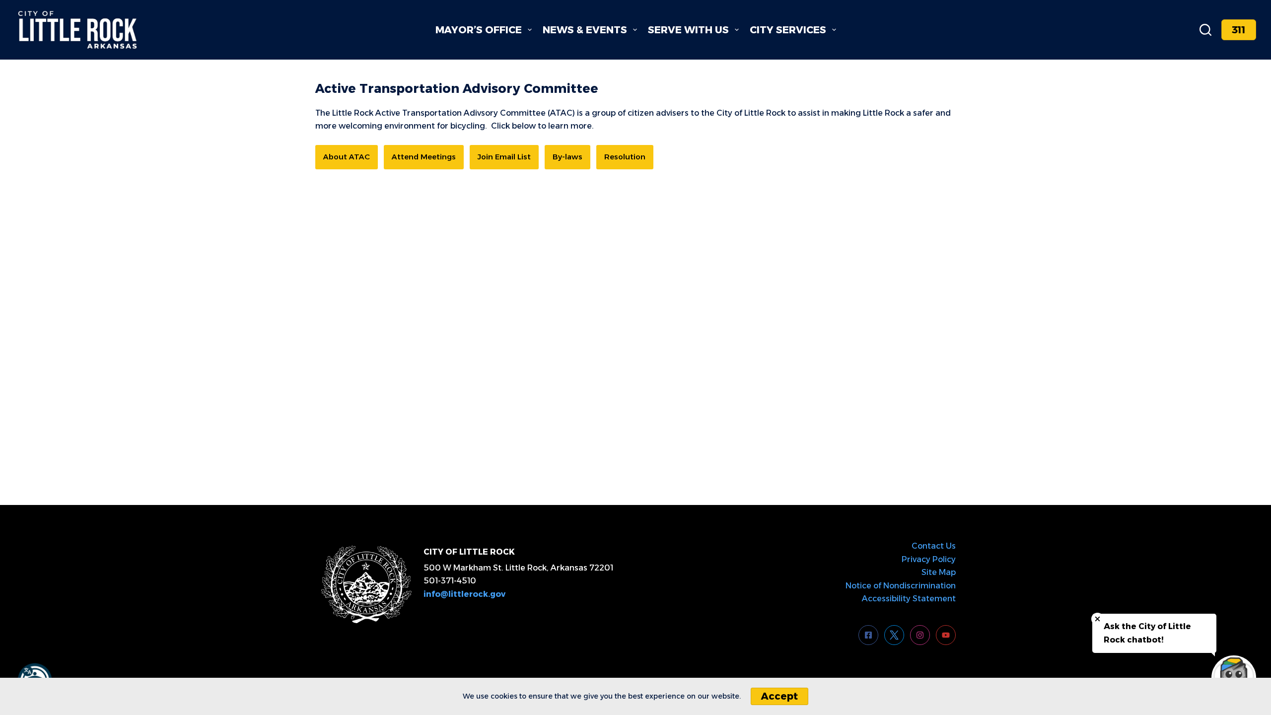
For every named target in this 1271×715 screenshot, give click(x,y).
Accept (779, 696)
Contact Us (934, 546)
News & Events (585, 30)
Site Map (938, 572)
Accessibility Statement (909, 598)
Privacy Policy (929, 559)
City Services (788, 30)
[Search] (1205, 30)
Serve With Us (688, 30)
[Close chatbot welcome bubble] (1097, 619)
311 (1239, 30)
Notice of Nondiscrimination (901, 585)
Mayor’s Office (478, 30)
